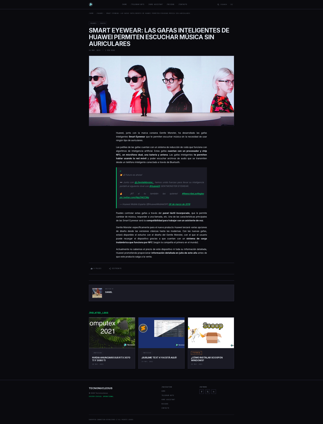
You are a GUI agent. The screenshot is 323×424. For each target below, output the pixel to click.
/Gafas (103, 23)
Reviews (165, 404)
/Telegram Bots (137, 4)
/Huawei (100, 13)
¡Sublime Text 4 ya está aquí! (159, 357)
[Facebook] (201, 391)
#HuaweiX (154, 186)
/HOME (91, 13)
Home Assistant (168, 400)
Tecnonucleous (100, 388)
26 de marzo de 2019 (179, 204)
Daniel (108, 292)
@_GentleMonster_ (144, 182)
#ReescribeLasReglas (193, 193)
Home (163, 391)
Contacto (165, 408)
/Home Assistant (155, 4)
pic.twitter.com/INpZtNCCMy (134, 197)
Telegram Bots (168, 395)
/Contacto (182, 4)
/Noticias (97, 353)
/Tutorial (196, 353)
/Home (124, 4)
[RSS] (213, 391)
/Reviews (170, 4)
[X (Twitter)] (207, 391)
